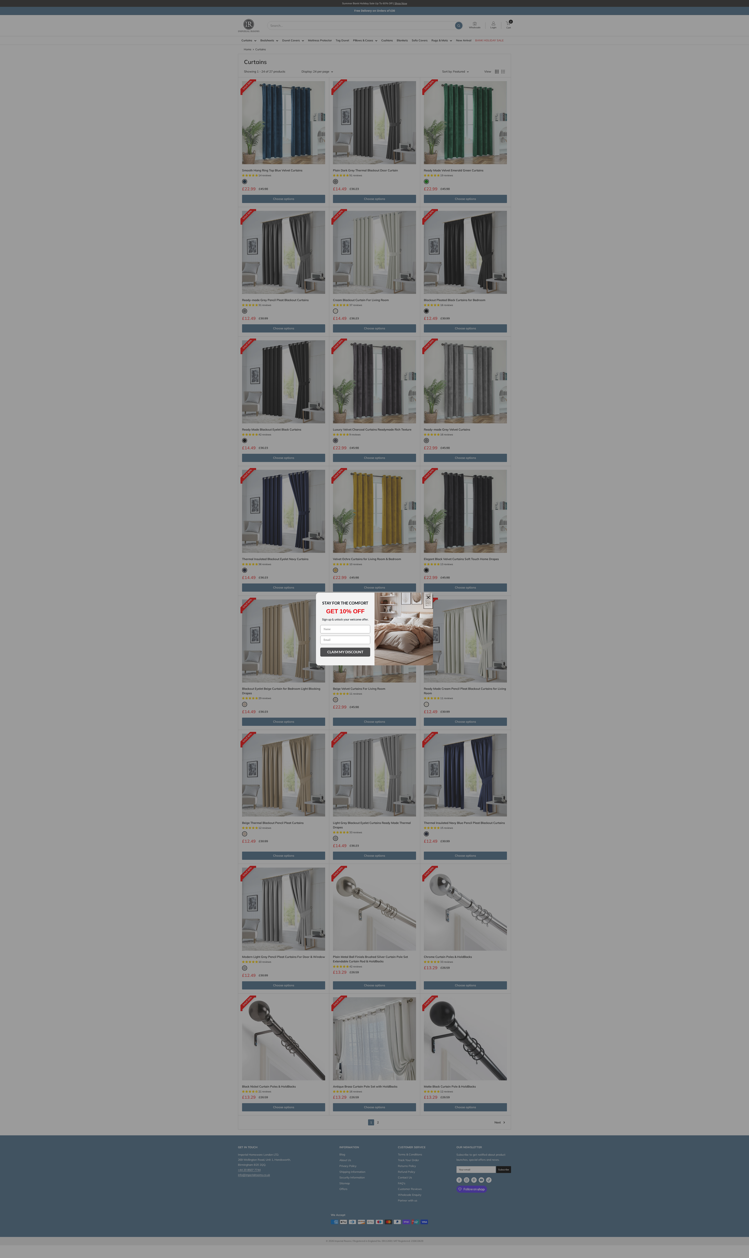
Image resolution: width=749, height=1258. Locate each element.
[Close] (428, 597)
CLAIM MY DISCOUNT (345, 652)
